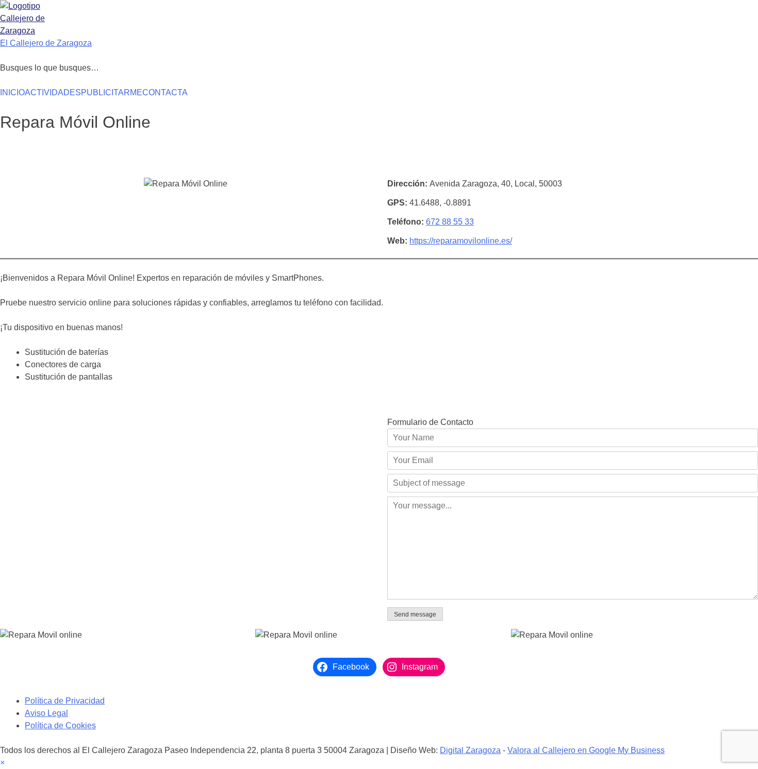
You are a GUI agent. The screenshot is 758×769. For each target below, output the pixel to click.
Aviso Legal (46, 713)
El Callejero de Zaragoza (46, 43)
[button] (2, 762)
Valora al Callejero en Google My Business (586, 750)
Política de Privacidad (65, 700)
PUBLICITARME (111, 92)
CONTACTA (165, 92)
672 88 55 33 (450, 221)
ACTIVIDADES (53, 92)
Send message (415, 614)
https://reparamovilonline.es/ (460, 240)
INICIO (12, 92)
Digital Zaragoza (470, 750)
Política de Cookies (60, 725)
